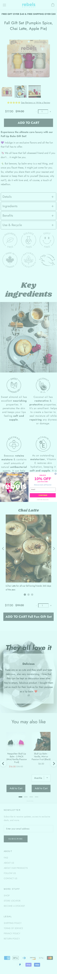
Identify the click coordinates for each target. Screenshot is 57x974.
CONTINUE (42, 495)
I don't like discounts (43, 499)
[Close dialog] (55, 473)
